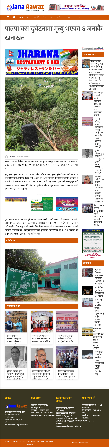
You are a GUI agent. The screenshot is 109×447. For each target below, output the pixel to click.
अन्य (22, 22)
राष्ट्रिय (51, 17)
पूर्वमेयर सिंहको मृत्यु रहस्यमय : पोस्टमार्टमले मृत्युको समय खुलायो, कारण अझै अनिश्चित (15, 375)
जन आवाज (12, 157)
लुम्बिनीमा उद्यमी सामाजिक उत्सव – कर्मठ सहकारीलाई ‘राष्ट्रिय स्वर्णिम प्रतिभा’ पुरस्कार (99, 312)
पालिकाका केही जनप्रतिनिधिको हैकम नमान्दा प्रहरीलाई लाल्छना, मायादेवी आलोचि (98, 338)
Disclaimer (29, 444)
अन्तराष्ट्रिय (14, 22)
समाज (29, 17)
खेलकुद (70, 17)
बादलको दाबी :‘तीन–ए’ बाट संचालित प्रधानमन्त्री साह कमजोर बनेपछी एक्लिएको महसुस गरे (41, 375)
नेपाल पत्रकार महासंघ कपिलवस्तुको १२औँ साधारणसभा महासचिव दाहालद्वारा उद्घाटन (66, 375)
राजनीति (36, 17)
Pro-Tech (84, 442)
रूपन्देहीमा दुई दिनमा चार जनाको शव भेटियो (99, 292)
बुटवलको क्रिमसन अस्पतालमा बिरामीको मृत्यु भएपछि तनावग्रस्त (99, 277)
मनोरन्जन (78, 17)
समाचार (21, 17)
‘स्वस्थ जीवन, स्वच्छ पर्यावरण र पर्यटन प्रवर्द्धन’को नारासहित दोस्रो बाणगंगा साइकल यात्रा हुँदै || (66, 341)
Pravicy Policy (48, 441)
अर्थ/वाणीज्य (60, 17)
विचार (44, 17)
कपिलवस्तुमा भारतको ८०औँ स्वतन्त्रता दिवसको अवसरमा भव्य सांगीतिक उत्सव (41, 340)
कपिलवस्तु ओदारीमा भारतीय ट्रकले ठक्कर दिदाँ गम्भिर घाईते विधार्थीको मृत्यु (99, 363)
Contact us (38, 441)
